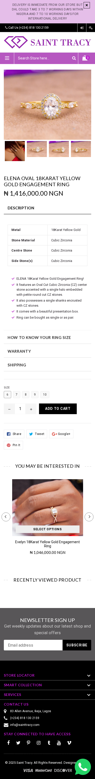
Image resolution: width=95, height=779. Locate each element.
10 (45, 394)
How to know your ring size (39, 337)
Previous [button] (6, 516)
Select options (47, 529)
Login (82, 27)
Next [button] (89, 516)
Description (21, 208)
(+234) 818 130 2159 (33, 27)
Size (7, 387)
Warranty (19, 351)
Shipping (17, 365)
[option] (15, 153)
